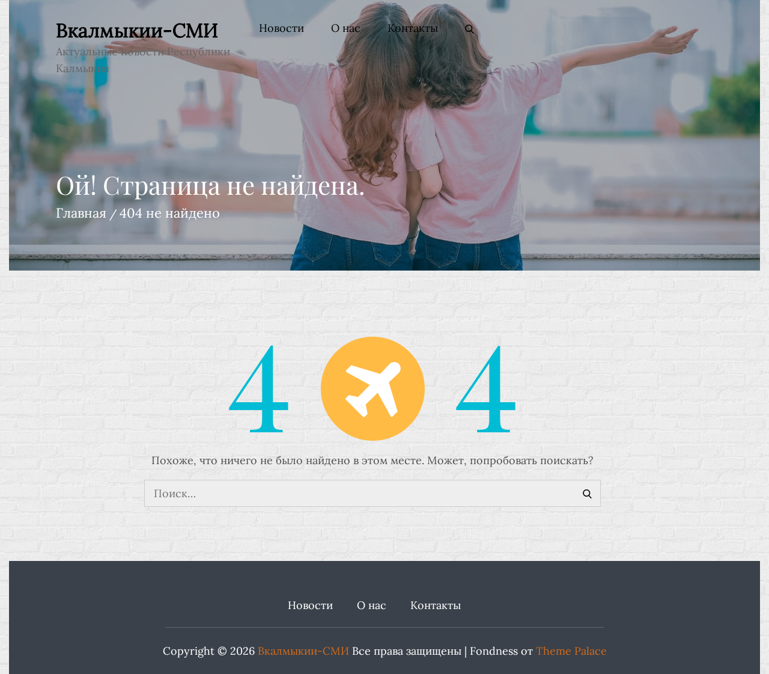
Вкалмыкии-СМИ (137, 30)
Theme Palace (571, 651)
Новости (281, 28)
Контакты (413, 28)
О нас (345, 28)
